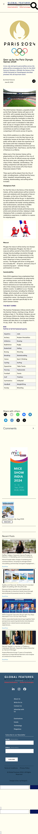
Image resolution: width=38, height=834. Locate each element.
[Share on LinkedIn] (30, 414)
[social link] (13, 689)
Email (12, 747)
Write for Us (18, 702)
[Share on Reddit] (12, 420)
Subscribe (11, 759)
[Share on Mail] (11, 414)
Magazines (17, 729)
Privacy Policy (24, 768)
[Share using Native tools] (34, 81)
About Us (17, 699)
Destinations (18, 718)
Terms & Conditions (11, 768)
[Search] (34, 787)
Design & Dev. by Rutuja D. (19, 781)
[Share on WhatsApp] (17, 414)
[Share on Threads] (18, 420)
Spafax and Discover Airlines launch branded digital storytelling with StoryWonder (19, 576)
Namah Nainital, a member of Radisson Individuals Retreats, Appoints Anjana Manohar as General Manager (19, 637)
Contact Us (18, 706)
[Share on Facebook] (24, 414)
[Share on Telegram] (5, 420)
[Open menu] (4, 4)
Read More (5, 566)
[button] (19, 428)
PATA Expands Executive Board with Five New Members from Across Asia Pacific (19, 606)
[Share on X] (24, 420)
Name (11, 739)
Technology (18, 725)
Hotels (16, 722)
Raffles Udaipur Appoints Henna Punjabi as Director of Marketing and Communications (19, 546)
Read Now (7, 522)
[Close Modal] (0, 808)
